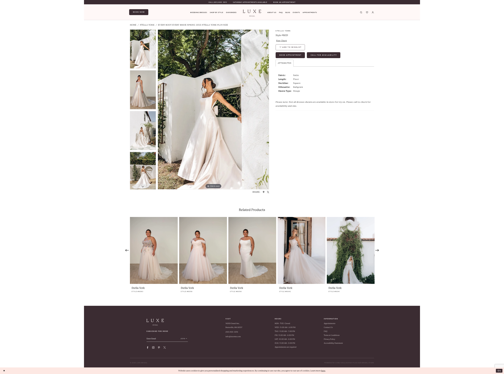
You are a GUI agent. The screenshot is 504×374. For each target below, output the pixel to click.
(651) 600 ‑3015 (231, 332)
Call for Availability (324, 55)
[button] (373, 12)
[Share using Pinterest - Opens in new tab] (263, 192)
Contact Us (328, 327)
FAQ (325, 331)
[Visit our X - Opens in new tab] (164, 347)
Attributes (284, 63)
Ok (499, 370)
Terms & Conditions (332, 335)
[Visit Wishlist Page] (367, 12)
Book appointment (290, 55)
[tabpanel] (143, 50)
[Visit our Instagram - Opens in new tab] (153, 347)
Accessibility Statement (333, 343)
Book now (139, 12)
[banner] (252, 13)
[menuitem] (218, 2)
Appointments (329, 323)
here (323, 371)
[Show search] (361, 12)
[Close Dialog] (4, 370)
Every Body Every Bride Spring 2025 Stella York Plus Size (193, 25)
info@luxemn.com (233, 337)
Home (133, 25)
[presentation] (154, 250)
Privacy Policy (329, 339)
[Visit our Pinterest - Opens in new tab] (159, 347)
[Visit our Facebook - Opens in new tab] (147, 347)
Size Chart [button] (281, 40)
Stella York (147, 25)
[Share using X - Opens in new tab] (268, 192)
